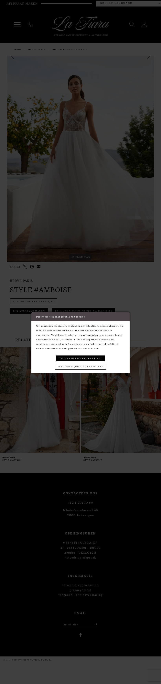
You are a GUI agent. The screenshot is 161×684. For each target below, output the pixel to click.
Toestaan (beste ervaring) (80, 358)
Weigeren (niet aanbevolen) (80, 366)
